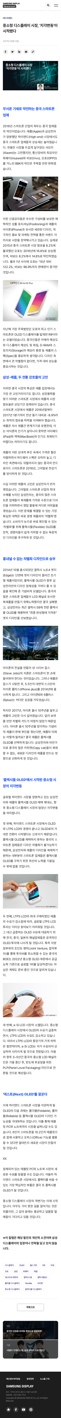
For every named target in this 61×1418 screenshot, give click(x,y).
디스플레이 (9, 1265)
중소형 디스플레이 (12, 1289)
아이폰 (40, 1283)
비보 (52, 1265)
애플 (35, 1271)
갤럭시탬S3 (42, 1277)
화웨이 (25, 1271)
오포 (6, 1271)
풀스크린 (33, 1265)
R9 (44, 1265)
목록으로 (30, 1307)
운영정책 (30, 1379)
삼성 (16, 1271)
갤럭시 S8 (28, 1277)
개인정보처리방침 (13, 1379)
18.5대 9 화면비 (11, 1277)
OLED (21, 1265)
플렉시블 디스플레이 (33, 1289)
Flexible (28, 1283)
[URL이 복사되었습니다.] (33, 52)
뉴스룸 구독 (44, 1379)
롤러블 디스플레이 (12, 1283)
